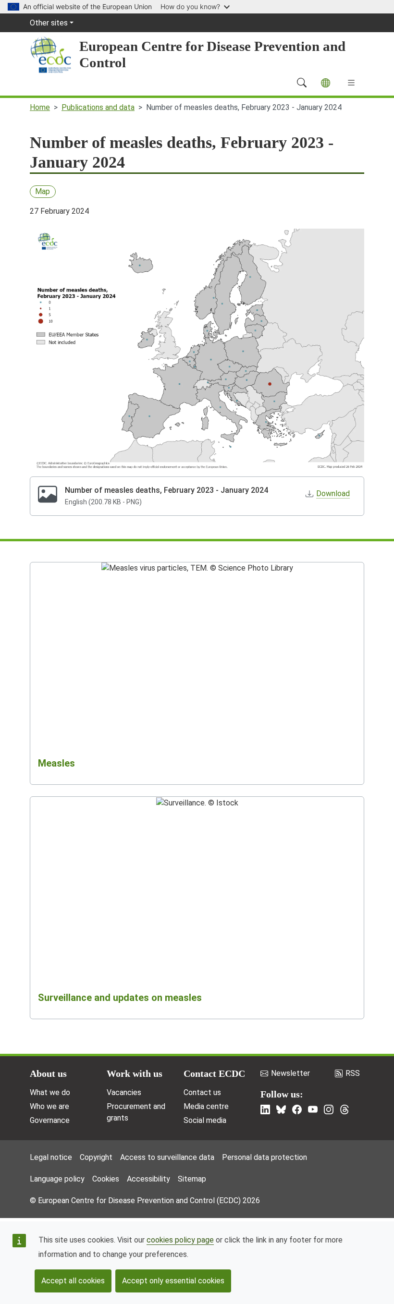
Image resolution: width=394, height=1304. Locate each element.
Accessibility (148, 1178)
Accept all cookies (73, 1280)
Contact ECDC (214, 1073)
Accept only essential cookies (173, 1280)
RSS (352, 1073)
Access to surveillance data (167, 1157)
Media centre (206, 1106)
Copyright (96, 1157)
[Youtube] (313, 1109)
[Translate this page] (325, 83)
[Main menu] (351, 82)
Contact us (202, 1092)
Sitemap (192, 1178)
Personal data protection (264, 1157)
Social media (205, 1120)
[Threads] (344, 1109)
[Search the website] (302, 82)
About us (48, 1073)
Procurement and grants (136, 1112)
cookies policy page (180, 1239)
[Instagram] (328, 1109)
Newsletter (290, 1073)
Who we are (49, 1106)
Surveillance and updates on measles (120, 997)
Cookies (105, 1178)
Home (40, 107)
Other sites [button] (49, 22)
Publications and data (98, 107)
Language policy (57, 1178)
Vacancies (124, 1092)
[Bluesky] (281, 1109)
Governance (50, 1120)
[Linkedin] (265, 1109)
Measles (56, 763)
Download (333, 493)
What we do (50, 1092)
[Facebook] (297, 1109)
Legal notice (51, 1157)
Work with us (134, 1073)
